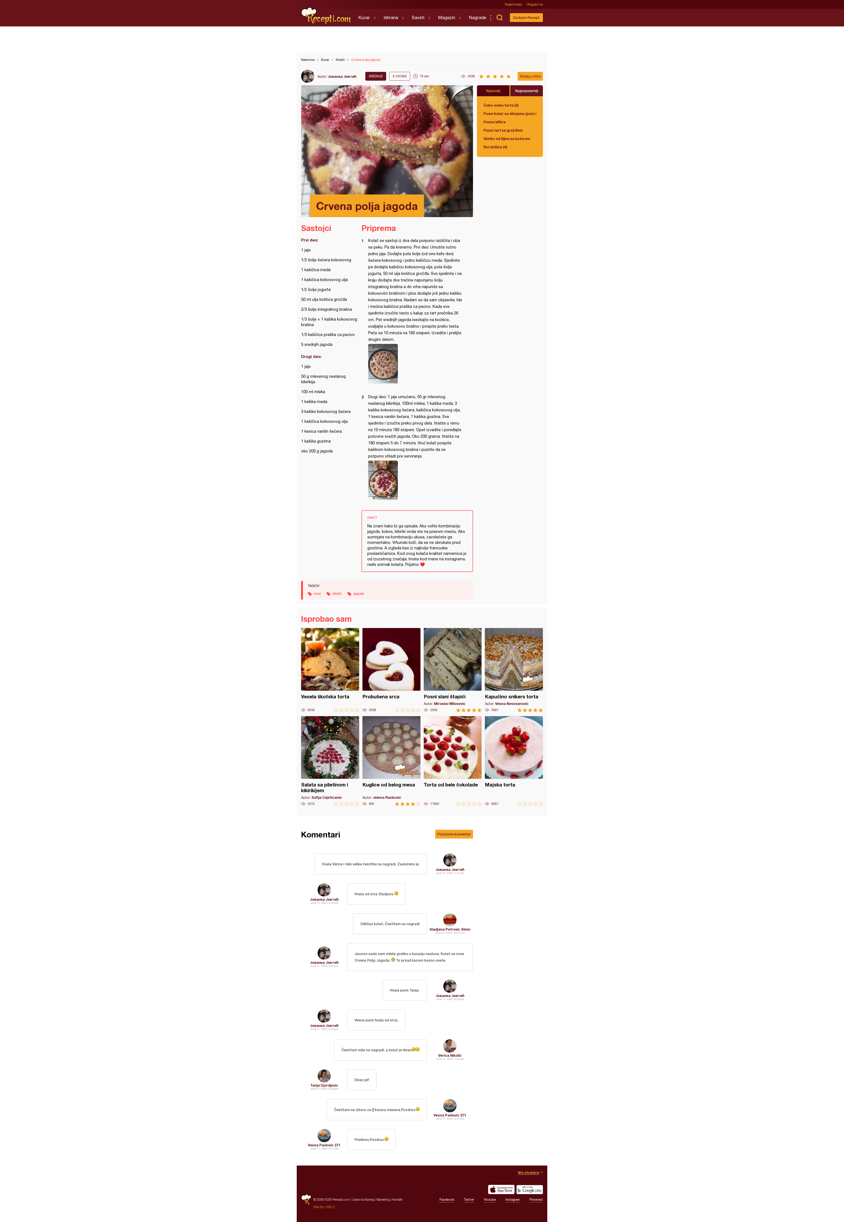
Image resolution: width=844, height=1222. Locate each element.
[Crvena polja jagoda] (415, 363)
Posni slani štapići (453, 670)
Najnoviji (493, 91)
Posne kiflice (495, 122)
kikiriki (337, 594)
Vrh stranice (528, 1172)
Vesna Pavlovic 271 (450, 1115)
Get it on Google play (530, 1189)
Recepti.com (326, 15)
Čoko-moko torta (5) (501, 105)
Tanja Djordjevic (324, 1085)
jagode (358, 594)
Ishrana (391, 17)
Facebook (447, 1199)
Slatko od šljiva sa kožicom (507, 138)
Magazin (446, 17)
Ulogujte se (534, 4)
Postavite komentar (454, 834)
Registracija (513, 4)
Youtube (490, 1199)
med (317, 594)
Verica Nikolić (450, 1055)
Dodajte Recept (526, 17)
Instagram (513, 1199)
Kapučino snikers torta (514, 670)
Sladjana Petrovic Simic (450, 929)
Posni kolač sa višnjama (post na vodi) (510, 113)
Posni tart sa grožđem (503, 130)
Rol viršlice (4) (495, 147)
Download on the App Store (501, 1189)
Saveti (418, 17)
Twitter (469, 1199)
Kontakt (397, 1199)
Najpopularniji (526, 91)
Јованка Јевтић (342, 76)
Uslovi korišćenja (363, 1199)
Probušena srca (391, 670)
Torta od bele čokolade (453, 761)
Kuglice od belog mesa (391, 761)
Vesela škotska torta (330, 670)
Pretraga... (499, 18)
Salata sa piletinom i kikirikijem (330, 761)
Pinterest (536, 1199)
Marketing (383, 1199)
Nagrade (477, 17)
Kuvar (364, 17)
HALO (330, 1207)
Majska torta (514, 761)
